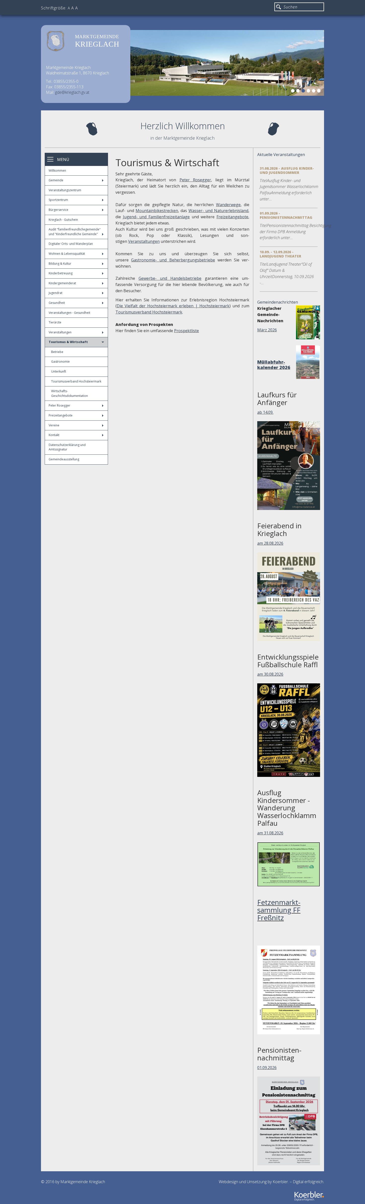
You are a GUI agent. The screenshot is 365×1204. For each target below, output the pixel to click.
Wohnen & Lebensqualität (67, 254)
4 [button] (309, 91)
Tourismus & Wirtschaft (68, 342)
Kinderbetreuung (61, 273)
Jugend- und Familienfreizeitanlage (156, 217)
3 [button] (303, 91)
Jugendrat (55, 293)
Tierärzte (55, 322)
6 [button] (319, 91)
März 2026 (267, 330)
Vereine (54, 425)
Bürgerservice (58, 210)
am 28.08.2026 (270, 543)
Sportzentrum (58, 200)
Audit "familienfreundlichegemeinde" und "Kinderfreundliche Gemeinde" (75, 231)
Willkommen (57, 170)
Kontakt (54, 435)
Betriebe (57, 352)
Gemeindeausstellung (64, 459)
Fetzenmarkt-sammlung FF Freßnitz (278, 909)
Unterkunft (58, 371)
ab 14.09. (265, 412)
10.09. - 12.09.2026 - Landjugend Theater (280, 254)
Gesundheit (57, 303)
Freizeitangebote (61, 415)
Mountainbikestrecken (157, 210)
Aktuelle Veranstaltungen (281, 154)
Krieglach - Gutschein (63, 220)
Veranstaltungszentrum (65, 190)
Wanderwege (228, 204)
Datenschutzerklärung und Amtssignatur (67, 447)
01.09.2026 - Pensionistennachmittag (286, 215)
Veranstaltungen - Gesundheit (69, 313)
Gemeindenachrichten (277, 302)
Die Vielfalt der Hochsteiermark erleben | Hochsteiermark (173, 306)
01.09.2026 (267, 1067)
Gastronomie (60, 361)
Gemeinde (56, 180)
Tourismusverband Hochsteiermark (76, 381)
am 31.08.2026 (270, 833)
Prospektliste (186, 330)
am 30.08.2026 (270, 674)
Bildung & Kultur (60, 263)
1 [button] (293, 91)
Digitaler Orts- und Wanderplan (71, 244)
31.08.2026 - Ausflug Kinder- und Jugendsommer (287, 170)
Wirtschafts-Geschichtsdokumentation (69, 393)
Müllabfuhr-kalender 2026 (273, 364)
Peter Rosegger (59, 405)
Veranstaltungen (60, 332)
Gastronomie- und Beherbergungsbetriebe (173, 260)
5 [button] (314, 91)
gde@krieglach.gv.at (72, 92)
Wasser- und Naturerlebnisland (218, 210)
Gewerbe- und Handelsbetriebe (170, 278)
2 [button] (298, 91)
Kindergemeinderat (62, 283)
